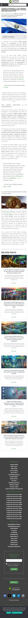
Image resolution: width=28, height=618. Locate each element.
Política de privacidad (17, 612)
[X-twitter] (9, 595)
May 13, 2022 (7, 186)
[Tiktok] (23, 595)
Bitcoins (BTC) (9, 213)
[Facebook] (5, 595)
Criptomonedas (9, 13)
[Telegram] (14, 595)
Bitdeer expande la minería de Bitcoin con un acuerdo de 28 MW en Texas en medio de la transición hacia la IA (14, 437)
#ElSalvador (19, 176)
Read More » (14, 283)
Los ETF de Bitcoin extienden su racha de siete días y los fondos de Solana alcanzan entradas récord (14, 271)
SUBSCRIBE (14, 569)
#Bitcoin (21, 79)
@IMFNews (13, 178)
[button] (1, 5)
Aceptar (8, 612)
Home (2, 13)
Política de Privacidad (10, 605)
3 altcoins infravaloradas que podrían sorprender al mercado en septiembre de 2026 (14, 372)
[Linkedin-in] (18, 595)
